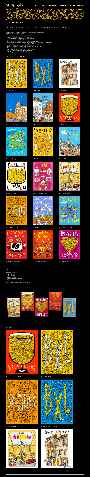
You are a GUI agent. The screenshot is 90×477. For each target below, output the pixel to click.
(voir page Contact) (39, 32)
